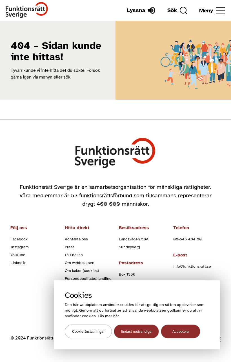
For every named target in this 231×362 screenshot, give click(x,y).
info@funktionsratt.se (192, 266)
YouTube (17, 254)
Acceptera (180, 331)
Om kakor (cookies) (82, 270)
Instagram (19, 247)
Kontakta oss (76, 239)
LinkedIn (18, 262)
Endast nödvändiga (136, 331)
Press (70, 247)
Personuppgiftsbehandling (88, 278)
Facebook (19, 239)
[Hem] (27, 10)
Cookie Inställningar (88, 331)
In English (74, 254)
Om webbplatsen (79, 262)
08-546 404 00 (187, 239)
